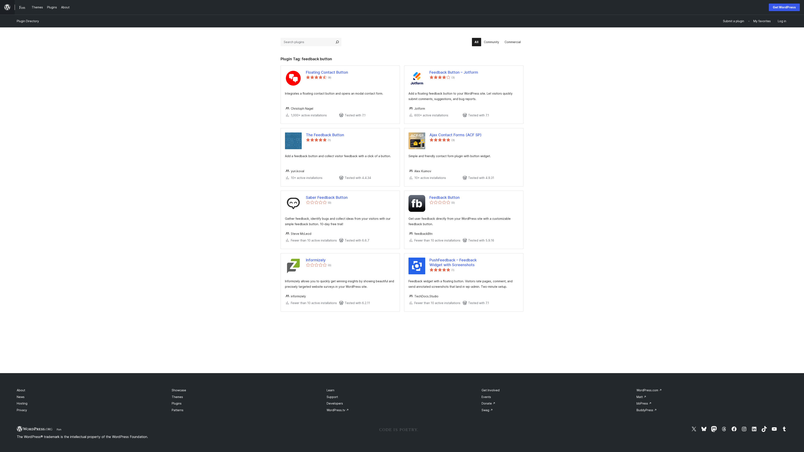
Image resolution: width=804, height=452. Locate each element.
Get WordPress (784, 7)
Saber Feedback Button (327, 197)
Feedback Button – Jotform (453, 72)
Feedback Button (444, 197)
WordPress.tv (338, 410)
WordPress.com (649, 390)
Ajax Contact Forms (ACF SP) (455, 135)
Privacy (22, 410)
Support (332, 397)
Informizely (316, 260)
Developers (335, 403)
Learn (330, 390)
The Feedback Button (325, 135)
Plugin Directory (28, 21)
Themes (177, 397)
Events (486, 397)
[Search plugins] (337, 42)
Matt (641, 397)
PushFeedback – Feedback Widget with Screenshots (453, 262)
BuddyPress (646, 410)
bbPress (644, 403)
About (21, 390)
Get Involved (491, 390)
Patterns (177, 410)
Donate (488, 403)
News (20, 397)
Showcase (179, 390)
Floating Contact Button (327, 72)
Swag (487, 410)
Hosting (22, 403)
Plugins (177, 403)
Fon (59, 429)
